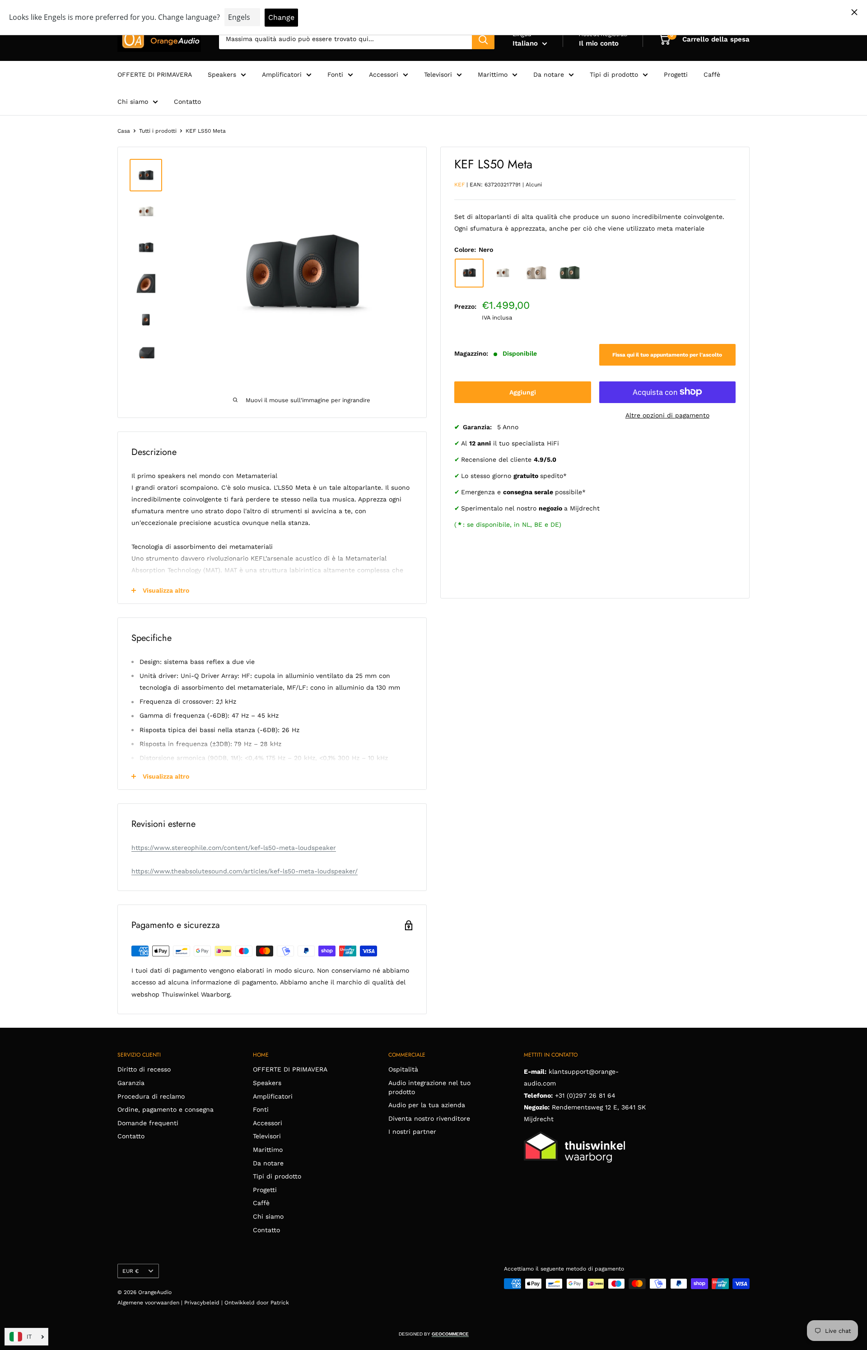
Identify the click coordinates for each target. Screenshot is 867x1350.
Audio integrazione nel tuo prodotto (429, 1087)
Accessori (383, 74)
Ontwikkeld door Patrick (256, 1302)
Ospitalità (403, 1069)
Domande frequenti (147, 1123)
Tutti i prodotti (158, 131)
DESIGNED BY (434, 1333)
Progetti (676, 74)
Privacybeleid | (204, 1302)
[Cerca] (483, 39)
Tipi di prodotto (614, 74)
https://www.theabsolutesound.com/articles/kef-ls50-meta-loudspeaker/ (244, 871)
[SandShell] (536, 272)
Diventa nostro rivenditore (429, 1118)
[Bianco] (502, 272)
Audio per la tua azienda (426, 1105)
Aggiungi (522, 391)
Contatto (187, 101)
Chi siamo (132, 101)
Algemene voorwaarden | (150, 1302)
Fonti (335, 74)
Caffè (712, 74)
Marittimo (493, 74)
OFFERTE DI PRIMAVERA (154, 74)
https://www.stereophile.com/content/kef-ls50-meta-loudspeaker (233, 847)
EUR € (130, 1271)
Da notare (548, 74)
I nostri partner (412, 1131)
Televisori (438, 74)
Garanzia (130, 1082)
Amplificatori (282, 74)
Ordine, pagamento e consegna (165, 1109)
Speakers (222, 74)
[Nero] (469, 272)
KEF (459, 184)
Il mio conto (599, 43)
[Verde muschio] (569, 272)
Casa (123, 131)
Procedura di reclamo (151, 1096)
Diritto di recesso (144, 1069)
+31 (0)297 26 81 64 (585, 1095)
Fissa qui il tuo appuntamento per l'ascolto (667, 354)
